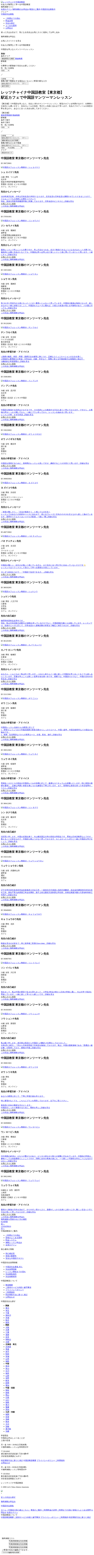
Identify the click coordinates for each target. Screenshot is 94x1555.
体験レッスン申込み (14, 1242)
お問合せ (9, 28)
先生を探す (10, 23)
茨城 (7, 1318)
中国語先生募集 (7, 14)
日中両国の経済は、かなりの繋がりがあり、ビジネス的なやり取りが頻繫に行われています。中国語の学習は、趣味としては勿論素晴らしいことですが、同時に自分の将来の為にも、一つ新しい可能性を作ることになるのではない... (47, 1158)
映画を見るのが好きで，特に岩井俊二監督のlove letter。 (28, 943)
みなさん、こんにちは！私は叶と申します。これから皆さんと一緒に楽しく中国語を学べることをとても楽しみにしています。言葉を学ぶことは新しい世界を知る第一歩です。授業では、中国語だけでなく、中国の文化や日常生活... (47, 676)
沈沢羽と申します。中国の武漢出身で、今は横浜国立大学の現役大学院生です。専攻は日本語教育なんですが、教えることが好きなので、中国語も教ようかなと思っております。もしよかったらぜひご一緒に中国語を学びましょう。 (47, 839)
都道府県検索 (6, 115)
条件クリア (5, 56)
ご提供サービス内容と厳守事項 (18, 1287)
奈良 (7, 1337)
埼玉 (7, 1310)
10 (10, 1226)
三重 (7, 1332)
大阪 (7, 1327)
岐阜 (7, 1381)
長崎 (7, 1419)
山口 (7, 1400)
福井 (7, 1373)
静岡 (7, 1383)
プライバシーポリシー (15, 1290)
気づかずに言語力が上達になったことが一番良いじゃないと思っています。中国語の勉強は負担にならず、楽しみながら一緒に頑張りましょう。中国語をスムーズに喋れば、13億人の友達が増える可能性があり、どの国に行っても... (47, 305)
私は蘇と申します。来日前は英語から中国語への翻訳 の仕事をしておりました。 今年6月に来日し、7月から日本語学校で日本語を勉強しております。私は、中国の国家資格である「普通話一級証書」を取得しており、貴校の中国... (47, 1045)
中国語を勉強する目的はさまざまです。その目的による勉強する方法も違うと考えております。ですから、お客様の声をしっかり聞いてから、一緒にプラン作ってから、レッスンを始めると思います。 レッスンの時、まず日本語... (47, 412)
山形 (7, 1359)
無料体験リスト (7, 7)
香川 (7, 1405)
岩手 (7, 1352)
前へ (3, 1224)
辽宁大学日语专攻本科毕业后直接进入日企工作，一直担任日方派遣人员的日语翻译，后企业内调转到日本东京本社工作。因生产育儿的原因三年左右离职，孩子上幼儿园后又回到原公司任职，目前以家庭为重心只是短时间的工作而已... (47, 892)
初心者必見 (10, 1253)
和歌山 (8, 1339)
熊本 (7, 1422)
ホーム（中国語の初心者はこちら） (15, 1510)
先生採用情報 (11, 1269)
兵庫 (7, 1330)
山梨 (7, 1376)
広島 (7, 1397)
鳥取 (7, 1390)
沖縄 (7, 1431)
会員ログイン (6, 9)
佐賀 (7, 1417)
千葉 (7, 1313)
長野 (7, 1378)
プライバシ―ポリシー (49, 1517)
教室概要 (9, 1285)
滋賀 (7, 1335)
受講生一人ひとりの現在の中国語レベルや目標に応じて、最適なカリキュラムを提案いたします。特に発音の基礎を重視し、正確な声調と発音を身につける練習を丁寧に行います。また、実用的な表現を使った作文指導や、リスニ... (47, 785)
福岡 (7, 1414)
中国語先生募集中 (48, 9)
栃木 (7, 1320)
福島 (7, 1361)
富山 (7, 1368)
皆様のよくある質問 (14, 1238)
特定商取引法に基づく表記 (17, 1295)
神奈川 (8, 1315)
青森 (7, 1349)
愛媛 (7, 1407)
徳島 (7, 1402)
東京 (7, 1308)
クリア (3, 150)
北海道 (8, 1347)
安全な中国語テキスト (15, 1258)
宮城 (7, 1356)
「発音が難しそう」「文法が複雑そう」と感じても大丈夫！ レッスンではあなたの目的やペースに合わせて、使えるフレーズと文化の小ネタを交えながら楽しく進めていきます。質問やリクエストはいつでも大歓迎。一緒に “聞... (47, 514)
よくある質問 (11, 26)
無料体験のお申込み (20, 9)
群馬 (7, 1322)
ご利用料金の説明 (49, 1510)
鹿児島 (8, 1429)
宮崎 (7, 1426)
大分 (7, 1424)
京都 (7, 1342)
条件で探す (5, 120)
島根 (7, 1393)
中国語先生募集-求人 (14, 1267)
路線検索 (18, 59)
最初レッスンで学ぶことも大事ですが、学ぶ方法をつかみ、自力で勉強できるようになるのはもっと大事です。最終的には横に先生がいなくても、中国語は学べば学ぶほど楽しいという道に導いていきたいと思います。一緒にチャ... (47, 252)
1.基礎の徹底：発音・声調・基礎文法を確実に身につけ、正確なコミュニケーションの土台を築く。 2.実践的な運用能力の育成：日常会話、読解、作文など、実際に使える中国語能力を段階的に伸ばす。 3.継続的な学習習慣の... (43, 359)
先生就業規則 (11, 1276)
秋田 (7, 1354)
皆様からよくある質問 (81, 1510)
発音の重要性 (11, 1256)
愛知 (7, 1385)
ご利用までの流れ (13, 18)
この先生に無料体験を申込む (13, 206)
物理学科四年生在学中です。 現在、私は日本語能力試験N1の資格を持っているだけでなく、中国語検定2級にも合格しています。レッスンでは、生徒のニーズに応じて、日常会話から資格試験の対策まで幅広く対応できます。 (46, 623)
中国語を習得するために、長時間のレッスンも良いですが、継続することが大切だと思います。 (45, 463)
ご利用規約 (10, 1292)
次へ (3, 1229)
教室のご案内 (34, 9)
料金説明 (9, 21)
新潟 (7, 1366)
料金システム (11, 1240)
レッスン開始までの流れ (16, 1272)
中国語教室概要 (29, 1460)
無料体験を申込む (8, 37)
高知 (7, 1410)
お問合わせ (10, 1297)
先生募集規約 (11, 1274)
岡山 (7, 1395)
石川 (7, 1371)
